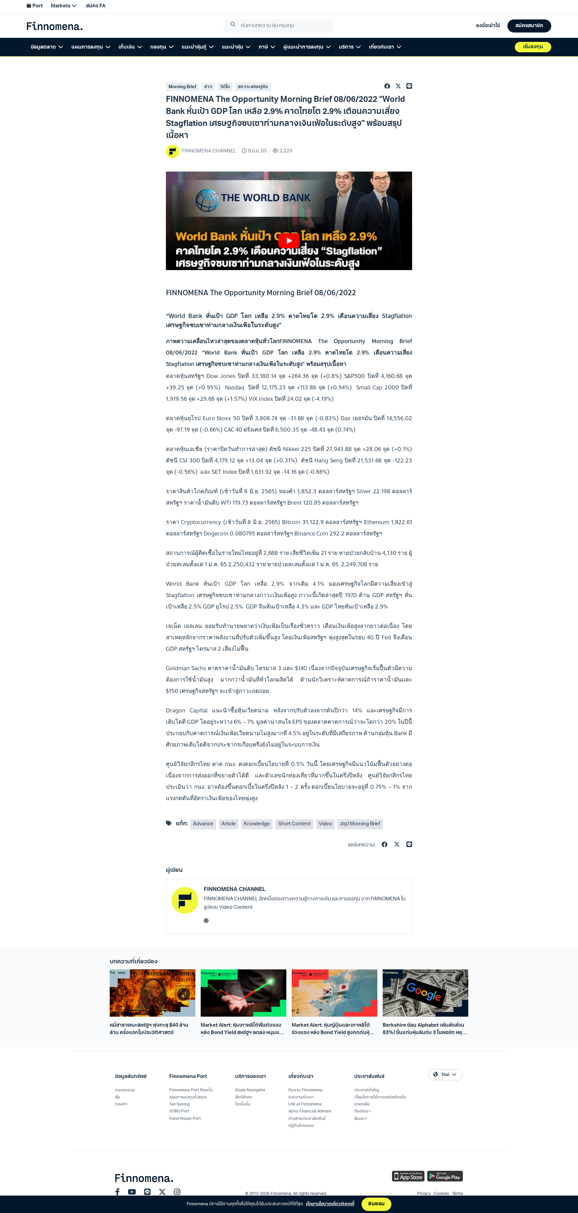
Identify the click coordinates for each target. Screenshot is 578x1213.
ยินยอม (376, 1204)
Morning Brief (182, 87)
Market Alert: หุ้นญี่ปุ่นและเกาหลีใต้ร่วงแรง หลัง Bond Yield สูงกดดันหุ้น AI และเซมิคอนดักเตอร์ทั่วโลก (332, 1029)
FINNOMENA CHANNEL (235, 889)
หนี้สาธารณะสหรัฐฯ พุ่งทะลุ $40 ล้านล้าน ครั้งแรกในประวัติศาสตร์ (149, 1029)
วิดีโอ (225, 87)
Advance (203, 824)
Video (325, 824)
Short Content (294, 824)
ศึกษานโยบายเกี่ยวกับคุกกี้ (330, 1204)
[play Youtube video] (289, 241)
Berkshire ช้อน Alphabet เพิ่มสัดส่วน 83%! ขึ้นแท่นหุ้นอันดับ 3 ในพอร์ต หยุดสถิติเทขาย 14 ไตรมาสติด (424, 1029)
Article (228, 824)
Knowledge (257, 824)
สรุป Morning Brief (360, 824)
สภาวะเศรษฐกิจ (253, 87)
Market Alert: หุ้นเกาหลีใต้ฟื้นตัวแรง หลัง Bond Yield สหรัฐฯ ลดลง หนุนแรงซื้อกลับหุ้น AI (243, 1029)
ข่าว (208, 87)
